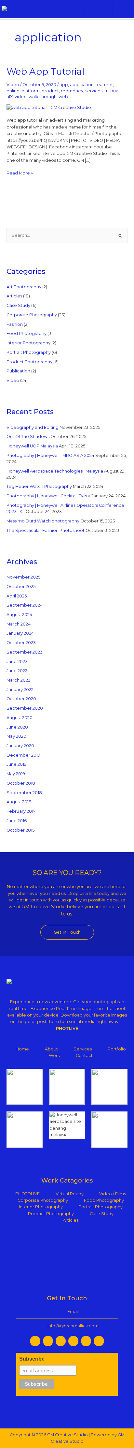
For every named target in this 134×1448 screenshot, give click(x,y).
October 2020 (21, 698)
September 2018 (24, 792)
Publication (18, 371)
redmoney (72, 90)
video (21, 96)
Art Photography (24, 286)
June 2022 (17, 670)
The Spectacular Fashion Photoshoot (46, 530)
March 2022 (18, 680)
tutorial (111, 90)
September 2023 (25, 652)
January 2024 (20, 633)
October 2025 (21, 586)
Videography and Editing (33, 427)
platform (30, 90)
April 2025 (17, 596)
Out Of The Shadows (28, 436)
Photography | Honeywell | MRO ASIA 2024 (50, 455)
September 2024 (25, 605)
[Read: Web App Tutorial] (49, 107)
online (13, 90)
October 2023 (21, 642)
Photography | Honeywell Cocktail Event (48, 495)
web (63, 96)
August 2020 (20, 717)
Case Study (18, 305)
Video (13, 84)
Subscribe (32, 1359)
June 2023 (17, 661)
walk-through (43, 96)
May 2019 (16, 773)
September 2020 (25, 708)
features (104, 84)
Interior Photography (28, 342)
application (82, 84)
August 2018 (19, 801)
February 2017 (21, 811)
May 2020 (16, 736)
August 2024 (19, 614)
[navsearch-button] (123, 9)
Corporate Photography (32, 314)
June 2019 (17, 764)
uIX (10, 96)
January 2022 (20, 689)
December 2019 (23, 755)
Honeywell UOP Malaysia (32, 446)
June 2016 (17, 820)
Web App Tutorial (46, 71)
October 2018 (21, 783)
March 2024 (19, 624)
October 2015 (20, 830)
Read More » (20, 172)
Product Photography (29, 361)
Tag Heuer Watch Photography (39, 486)
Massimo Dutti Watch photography (43, 521)
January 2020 (20, 745)
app (64, 84)
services (93, 90)
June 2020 (17, 727)
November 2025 (23, 577)
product (50, 90)
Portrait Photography (29, 352)
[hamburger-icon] (99, 9)
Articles (14, 296)
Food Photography (27, 333)
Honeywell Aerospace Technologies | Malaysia (55, 471)
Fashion (15, 324)
